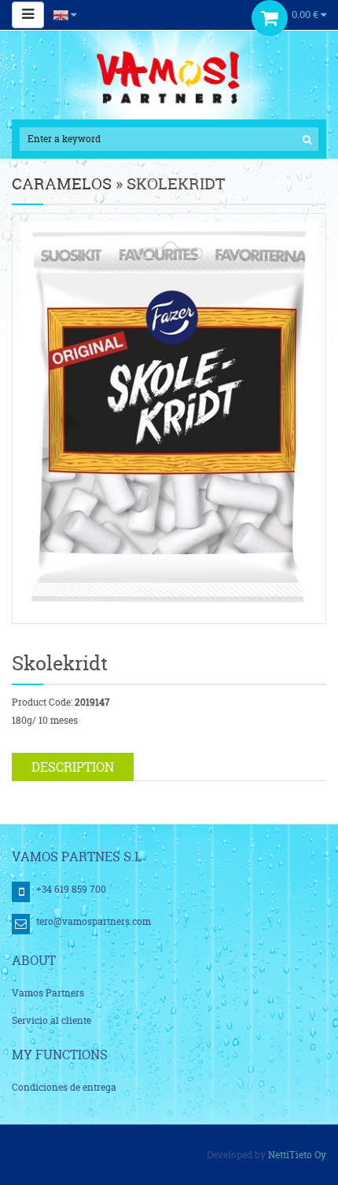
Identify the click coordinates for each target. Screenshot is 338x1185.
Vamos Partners (48, 993)
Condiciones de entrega (64, 1087)
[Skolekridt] (169, 417)
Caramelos (62, 183)
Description (72, 767)
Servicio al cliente (51, 1020)
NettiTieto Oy (297, 1154)
